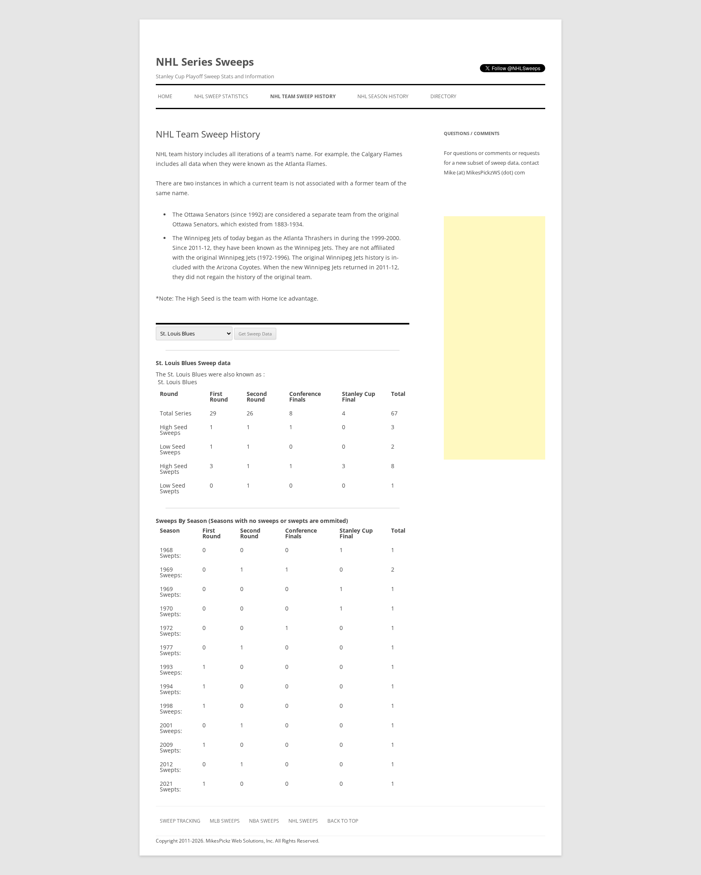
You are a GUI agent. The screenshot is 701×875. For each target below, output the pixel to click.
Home (165, 96)
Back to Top (342, 820)
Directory (443, 96)
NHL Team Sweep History (302, 96)
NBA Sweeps (264, 820)
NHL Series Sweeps (215, 67)
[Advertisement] (494, 338)
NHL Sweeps (303, 820)
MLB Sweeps (225, 820)
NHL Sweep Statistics (221, 96)
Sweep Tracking (180, 820)
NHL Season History (383, 96)
